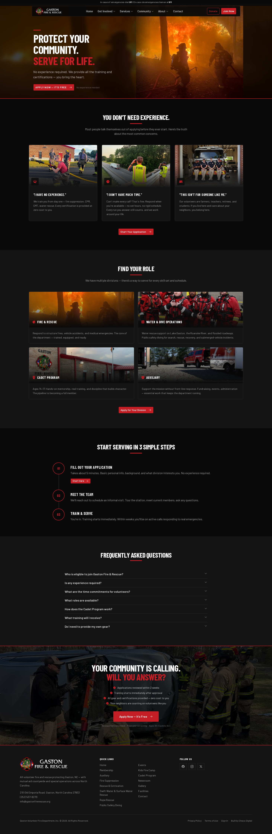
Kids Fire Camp (146, 770)
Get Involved (105, 11)
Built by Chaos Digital (241, 820)
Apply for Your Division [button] (133, 410)
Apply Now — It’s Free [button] (51, 87)
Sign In (224, 820)
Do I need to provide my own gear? (87, 626)
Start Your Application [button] (133, 231)
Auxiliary (104, 775)
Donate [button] (213, 11)
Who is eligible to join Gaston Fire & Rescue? (94, 574)
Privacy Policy (195, 820)
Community (144, 11)
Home (89, 11)
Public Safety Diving (111, 805)
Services (125, 11)
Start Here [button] (78, 480)
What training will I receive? (83, 618)
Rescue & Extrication (111, 785)
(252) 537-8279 (28, 796)
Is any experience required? (83, 583)
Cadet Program (147, 775)
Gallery (142, 785)
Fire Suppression (109, 780)
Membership (106, 770)
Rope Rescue (107, 799)
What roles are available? (81, 600)
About (161, 11)
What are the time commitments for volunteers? (97, 591)
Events (142, 765)
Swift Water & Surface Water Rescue (116, 792)
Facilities (143, 791)
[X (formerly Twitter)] (201, 766)
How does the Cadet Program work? (88, 609)
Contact (178, 11)
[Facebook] (183, 766)
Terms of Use (211, 820)
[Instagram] (192, 766)
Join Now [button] (228, 11)
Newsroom (144, 780)
